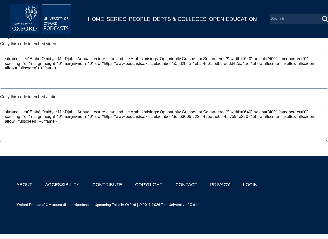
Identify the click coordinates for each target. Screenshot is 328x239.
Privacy (220, 184)
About (24, 184)
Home (96, 19)
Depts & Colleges (180, 19)
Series (116, 19)
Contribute (107, 184)
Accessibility (62, 184)
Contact (186, 184)
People (139, 19)
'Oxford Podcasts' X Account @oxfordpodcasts (53, 205)
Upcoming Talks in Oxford (115, 205)
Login (250, 184)
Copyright (148, 184)
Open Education (233, 19)
